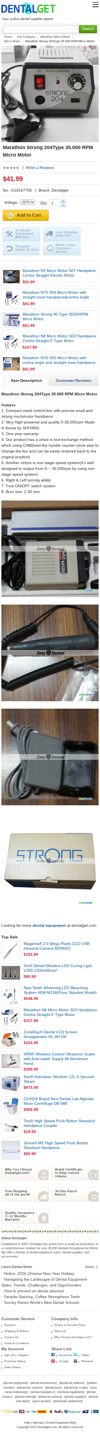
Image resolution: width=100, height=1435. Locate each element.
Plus (63, 201)
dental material (25, 1396)
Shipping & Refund (16, 1331)
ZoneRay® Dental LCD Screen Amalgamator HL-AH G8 (51, 1034)
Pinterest (87, 1361)
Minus (63, 205)
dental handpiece (42, 1392)
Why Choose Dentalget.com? (73, 1337)
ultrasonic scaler (76, 1387)
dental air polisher (72, 1382)
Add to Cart (29, 215)
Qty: (45, 203)
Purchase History (15, 1361)
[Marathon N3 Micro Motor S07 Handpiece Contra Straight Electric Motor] (11, 276)
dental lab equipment (68, 1401)
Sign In (8, 1355)
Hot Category (26, 36)
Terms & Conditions (16, 1343)
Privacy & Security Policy (70, 1325)
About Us (60, 1331)
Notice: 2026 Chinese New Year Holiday (39, 1273)
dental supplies (75, 1396)
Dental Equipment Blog (61, 1422)
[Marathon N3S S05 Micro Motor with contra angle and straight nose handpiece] (11, 364)
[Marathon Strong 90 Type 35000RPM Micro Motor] (11, 320)
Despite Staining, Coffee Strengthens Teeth (42, 1296)
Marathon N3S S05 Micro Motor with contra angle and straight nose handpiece (59, 360)
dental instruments (43, 1382)
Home (8, 36)
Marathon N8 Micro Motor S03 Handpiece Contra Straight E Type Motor (59, 338)
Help (27, 1422)
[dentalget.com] (28, 15)
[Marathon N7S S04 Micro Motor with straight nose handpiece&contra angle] (11, 298)
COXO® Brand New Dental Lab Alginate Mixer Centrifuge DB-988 (59, 1101)
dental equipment (15, 1382)
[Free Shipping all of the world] (25, 1200)
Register (23, 1355)
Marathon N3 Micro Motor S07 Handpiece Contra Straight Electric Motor (59, 272)
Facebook (65, 1355)
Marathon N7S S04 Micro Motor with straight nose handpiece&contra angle (55, 294)
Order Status (12, 1367)
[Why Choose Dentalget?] (25, 1179)
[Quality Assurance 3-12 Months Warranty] (25, 1222)
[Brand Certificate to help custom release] (75, 1179)
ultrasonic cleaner (30, 1387)
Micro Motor (12, 41)
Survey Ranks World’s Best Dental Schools (41, 1302)
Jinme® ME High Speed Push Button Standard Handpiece (56, 1145)
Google (64, 1361)
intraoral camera (50, 1396)
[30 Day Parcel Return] (75, 1200)
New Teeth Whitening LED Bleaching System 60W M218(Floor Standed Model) (60, 990)
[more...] (91, 1267)
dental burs (53, 1387)
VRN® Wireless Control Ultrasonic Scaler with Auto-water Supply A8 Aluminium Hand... (59, 1059)
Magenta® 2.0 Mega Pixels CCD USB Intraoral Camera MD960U (56, 946)
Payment (10, 1325)
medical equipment (70, 1392)
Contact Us (11, 1337)
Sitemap (37, 1422)
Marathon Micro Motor (55, 36)
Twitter (85, 1355)
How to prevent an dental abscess (34, 1291)
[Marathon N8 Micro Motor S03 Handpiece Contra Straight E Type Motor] (11, 342)
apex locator (41, 1401)
